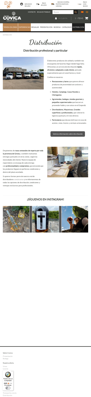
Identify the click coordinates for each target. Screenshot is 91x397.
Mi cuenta (62, 18)
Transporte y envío (9, 393)
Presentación (8, 356)
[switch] (8, 388)
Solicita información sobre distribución (68, 134)
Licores (5, 369)
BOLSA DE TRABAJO (43, 12)
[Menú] (12, 371)
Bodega (5, 359)
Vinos (5, 366)
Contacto (32, 12)
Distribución (7, 395)
